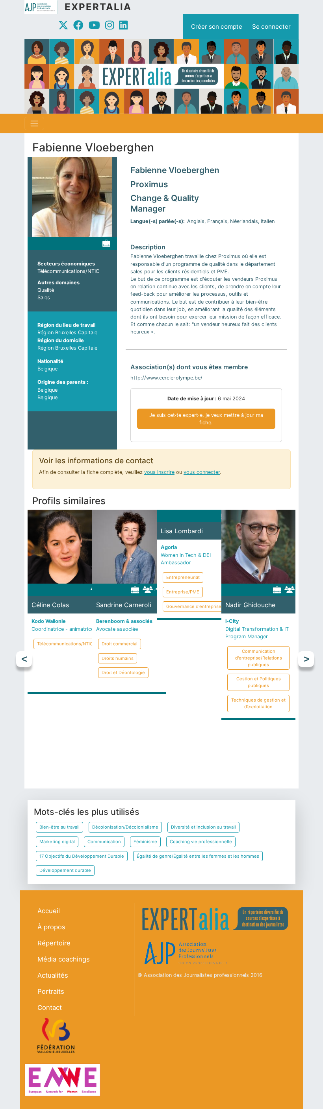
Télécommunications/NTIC (68, 271)
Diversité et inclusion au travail (203, 827)
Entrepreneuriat (247, 735)
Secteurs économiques (66, 264)
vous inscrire (159, 472)
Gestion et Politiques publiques (258, 682)
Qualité (45, 290)
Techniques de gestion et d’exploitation (258, 703)
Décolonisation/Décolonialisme (125, 827)
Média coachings (63, 959)
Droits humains (118, 658)
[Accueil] (44, 7)
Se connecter (271, 26)
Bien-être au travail (59, 827)
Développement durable (65, 870)
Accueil (48, 911)
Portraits (50, 991)
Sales (43, 297)
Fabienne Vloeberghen (174, 170)
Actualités (52, 975)
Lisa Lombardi (182, 531)
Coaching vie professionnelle (201, 841)
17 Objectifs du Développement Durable (81, 856)
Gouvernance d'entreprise (193, 606)
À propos (51, 927)
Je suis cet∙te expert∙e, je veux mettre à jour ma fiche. (206, 419)
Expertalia (98, 7)
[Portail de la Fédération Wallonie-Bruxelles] (56, 1035)
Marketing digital (57, 841)
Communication (104, 841)
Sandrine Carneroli (123, 605)
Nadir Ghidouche (250, 605)
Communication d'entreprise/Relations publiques (258, 657)
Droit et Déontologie (123, 672)
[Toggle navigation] (34, 123)
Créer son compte (216, 26)
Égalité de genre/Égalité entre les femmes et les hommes (198, 856)
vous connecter (202, 472)
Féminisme (145, 841)
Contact (49, 1007)
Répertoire (54, 943)
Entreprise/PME (247, 750)
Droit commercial (119, 644)
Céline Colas (50, 605)
